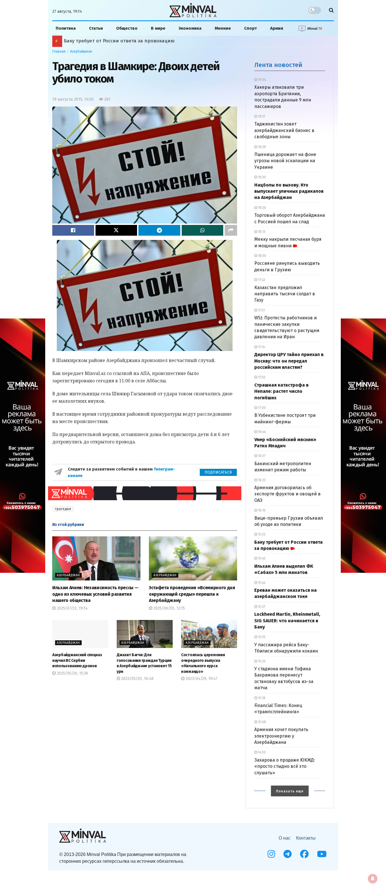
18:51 (261, 116)
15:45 (261, 558)
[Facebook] (304, 854)
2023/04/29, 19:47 (201, 678)
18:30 (261, 177)
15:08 (261, 722)
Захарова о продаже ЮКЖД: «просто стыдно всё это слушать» (284, 766)
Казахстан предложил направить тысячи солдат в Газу (284, 294)
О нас (284, 838)
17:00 (261, 408)
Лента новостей (278, 65)
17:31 (261, 310)
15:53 (261, 534)
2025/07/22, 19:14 (72, 608)
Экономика (190, 28)
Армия (276, 28)
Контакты (306, 838)
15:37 (261, 607)
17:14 (261, 347)
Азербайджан (81, 51)
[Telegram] (287, 854)
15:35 (261, 637)
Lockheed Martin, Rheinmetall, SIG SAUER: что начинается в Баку (287, 621)
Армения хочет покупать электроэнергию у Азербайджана (281, 736)
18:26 (261, 208)
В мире (158, 28)
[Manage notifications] (372, 878)
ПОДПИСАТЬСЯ (218, 472)
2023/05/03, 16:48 (136, 678)
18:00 (261, 256)
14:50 (261, 752)
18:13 (261, 232)
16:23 (261, 480)
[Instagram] (271, 854)
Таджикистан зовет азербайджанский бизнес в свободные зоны (284, 130)
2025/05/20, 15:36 (72, 673)
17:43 (261, 280)
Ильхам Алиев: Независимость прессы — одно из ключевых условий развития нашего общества (95, 594)
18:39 (261, 147)
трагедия (63, 509)
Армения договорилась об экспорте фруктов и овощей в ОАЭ (287, 494)
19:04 (261, 80)
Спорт (250, 28)
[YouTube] (322, 854)
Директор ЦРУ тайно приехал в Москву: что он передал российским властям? (289, 361)
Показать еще (289, 791)
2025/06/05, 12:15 (168, 608)
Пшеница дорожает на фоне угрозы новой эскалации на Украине (285, 161)
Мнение (223, 28)
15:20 (261, 661)
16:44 (261, 432)
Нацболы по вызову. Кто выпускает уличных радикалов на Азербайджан (289, 191)
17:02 (261, 377)
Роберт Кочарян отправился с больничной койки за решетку (136, 41)
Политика (66, 28)
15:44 (261, 583)
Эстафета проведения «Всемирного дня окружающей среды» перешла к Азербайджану (192, 594)
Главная (59, 51)
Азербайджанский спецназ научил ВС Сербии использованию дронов (77, 660)
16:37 (261, 456)
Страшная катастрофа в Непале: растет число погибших (281, 391)
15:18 (261, 698)
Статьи (96, 28)
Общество (127, 28)
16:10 (261, 510)
